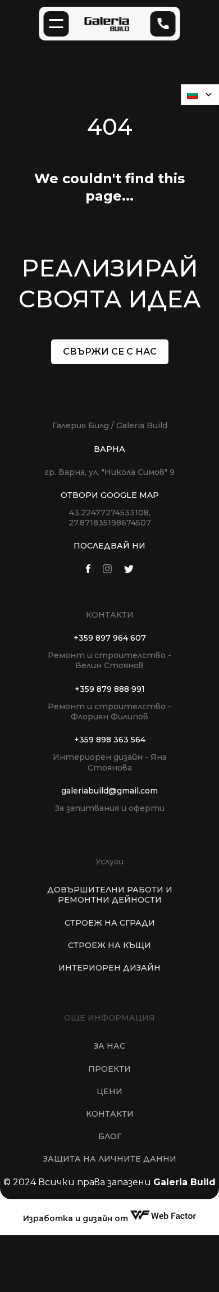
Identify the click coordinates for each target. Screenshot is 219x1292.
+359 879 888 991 (110, 689)
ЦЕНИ (109, 1091)
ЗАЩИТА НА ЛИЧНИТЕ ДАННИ (109, 1159)
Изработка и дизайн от (76, 1218)
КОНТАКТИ (110, 1114)
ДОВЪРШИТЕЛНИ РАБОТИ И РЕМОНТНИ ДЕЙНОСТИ (109, 895)
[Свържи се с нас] (163, 24)
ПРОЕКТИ (109, 1069)
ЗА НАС (109, 1046)
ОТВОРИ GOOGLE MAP (110, 495)
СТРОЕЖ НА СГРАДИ (110, 923)
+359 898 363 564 (109, 740)
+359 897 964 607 (110, 638)
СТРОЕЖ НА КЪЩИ (109, 945)
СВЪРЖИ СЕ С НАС (110, 351)
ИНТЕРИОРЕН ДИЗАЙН (109, 968)
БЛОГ (109, 1136)
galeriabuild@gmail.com (109, 791)
